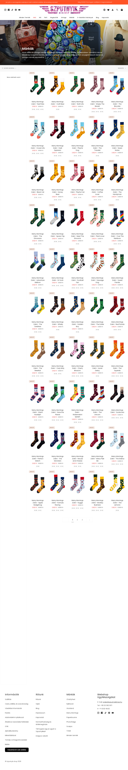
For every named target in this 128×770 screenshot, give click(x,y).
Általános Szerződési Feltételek (17, 722)
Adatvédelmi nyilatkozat (14, 717)
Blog (37, 708)
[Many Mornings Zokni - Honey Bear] (57, 173)
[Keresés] (117, 10)
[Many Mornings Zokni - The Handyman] (117, 173)
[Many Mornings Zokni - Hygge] (77, 484)
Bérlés (7, 744)
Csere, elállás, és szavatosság (16, 704)
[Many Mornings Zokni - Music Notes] (117, 129)
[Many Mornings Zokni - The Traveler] (97, 129)
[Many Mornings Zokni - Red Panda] (117, 305)
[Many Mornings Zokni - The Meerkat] (38, 349)
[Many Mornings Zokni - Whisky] (57, 305)
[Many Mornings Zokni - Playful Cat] (77, 173)
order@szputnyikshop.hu (112, 702)
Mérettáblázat (10, 735)
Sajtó (38, 704)
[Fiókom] (112, 10)
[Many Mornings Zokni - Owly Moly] (57, 349)
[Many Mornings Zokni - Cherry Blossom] (77, 349)
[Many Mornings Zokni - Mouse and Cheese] (77, 440)
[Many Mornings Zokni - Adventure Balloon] (38, 261)
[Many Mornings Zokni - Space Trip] (57, 217)
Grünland (70, 708)
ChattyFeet (70, 699)
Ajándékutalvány (11, 731)
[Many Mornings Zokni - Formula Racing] (57, 484)
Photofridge (71, 722)
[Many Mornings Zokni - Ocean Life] (38, 129)
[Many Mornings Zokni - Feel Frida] (38, 85)
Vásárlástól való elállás (16, 750)
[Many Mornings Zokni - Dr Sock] (57, 261)
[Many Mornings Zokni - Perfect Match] (38, 440)
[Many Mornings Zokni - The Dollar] (97, 305)
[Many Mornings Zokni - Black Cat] (38, 173)
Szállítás (8, 699)
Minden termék (72, 735)
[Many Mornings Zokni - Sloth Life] (77, 85)
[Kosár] (122, 10)
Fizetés (7, 713)
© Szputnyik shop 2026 (13, 761)
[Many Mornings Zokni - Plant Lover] (97, 217)
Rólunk (38, 699)
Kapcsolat (40, 717)
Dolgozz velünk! (42, 736)
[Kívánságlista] (108, 10)
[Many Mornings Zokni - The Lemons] (117, 484)
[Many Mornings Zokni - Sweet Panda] (117, 261)
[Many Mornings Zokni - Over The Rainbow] (117, 217)
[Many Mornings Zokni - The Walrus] (117, 440)
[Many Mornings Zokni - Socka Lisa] (117, 393)
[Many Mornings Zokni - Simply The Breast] (97, 85)
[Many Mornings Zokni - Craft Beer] (57, 85)
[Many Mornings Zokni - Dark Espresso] (57, 129)
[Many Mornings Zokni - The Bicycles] (117, 85)
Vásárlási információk (13, 708)
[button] (40, 17)
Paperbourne (71, 717)
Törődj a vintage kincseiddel (16, 740)
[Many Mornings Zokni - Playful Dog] (77, 129)
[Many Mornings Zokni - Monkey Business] (97, 484)
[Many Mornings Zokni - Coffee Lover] (97, 173)
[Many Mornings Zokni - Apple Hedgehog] (38, 484)
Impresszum (40, 713)
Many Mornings (72, 713)
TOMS (68, 731)
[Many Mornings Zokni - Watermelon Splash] (77, 393)
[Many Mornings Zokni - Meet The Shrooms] (77, 217)
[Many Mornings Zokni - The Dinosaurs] (38, 217)
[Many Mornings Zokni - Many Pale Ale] (97, 440)
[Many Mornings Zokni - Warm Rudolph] (38, 393)
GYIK (6, 726)
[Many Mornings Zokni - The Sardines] (38, 305)
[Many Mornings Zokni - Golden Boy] (77, 305)
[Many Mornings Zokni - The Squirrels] (117, 349)
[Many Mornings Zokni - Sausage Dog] (97, 261)
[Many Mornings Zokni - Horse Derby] (97, 349)
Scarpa (69, 726)
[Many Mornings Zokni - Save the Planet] (57, 393)
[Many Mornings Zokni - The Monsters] (57, 440)
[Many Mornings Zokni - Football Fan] (77, 261)
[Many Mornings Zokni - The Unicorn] (97, 393)
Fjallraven (70, 704)
